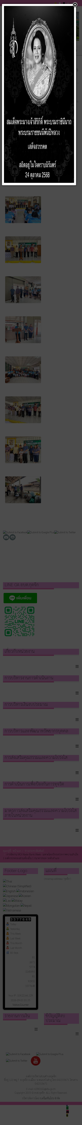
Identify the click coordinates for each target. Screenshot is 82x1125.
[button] (75, 5)
